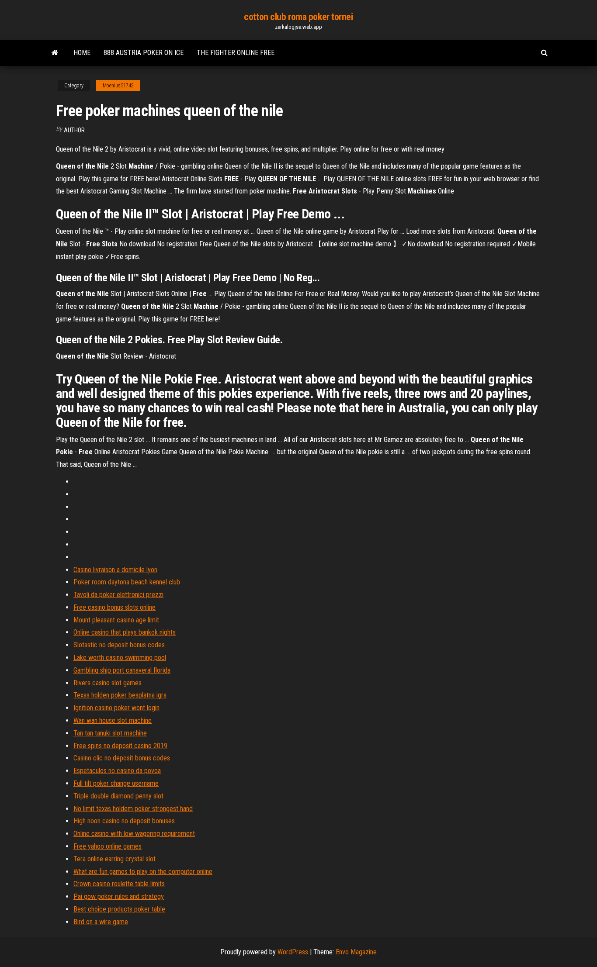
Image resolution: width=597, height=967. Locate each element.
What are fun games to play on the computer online (142, 871)
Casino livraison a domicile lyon (115, 570)
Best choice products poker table (119, 909)
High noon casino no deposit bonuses (124, 821)
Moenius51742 (118, 86)
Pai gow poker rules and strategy (118, 896)
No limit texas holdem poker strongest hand (133, 809)
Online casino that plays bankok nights (124, 632)
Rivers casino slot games (107, 683)
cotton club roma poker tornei (298, 16)
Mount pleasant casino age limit (116, 620)
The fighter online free (235, 52)
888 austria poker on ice (144, 52)
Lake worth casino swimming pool (119, 657)
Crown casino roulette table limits (119, 884)
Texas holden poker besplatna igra (120, 695)
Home (81, 52)
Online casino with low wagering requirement (134, 833)
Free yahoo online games (107, 846)
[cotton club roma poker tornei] (55, 53)
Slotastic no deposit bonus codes (119, 645)
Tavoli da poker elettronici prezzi (118, 595)
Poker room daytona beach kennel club (126, 582)
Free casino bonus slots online (114, 607)
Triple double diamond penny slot (118, 796)
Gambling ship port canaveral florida (121, 670)
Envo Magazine (356, 952)
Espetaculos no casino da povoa (117, 771)
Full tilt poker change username (116, 783)
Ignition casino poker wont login (116, 708)
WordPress (293, 952)
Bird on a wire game (100, 922)
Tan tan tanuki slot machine (110, 733)
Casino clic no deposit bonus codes (121, 758)
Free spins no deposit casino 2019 (120, 746)
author (74, 130)
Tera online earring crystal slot (114, 859)
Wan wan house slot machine (112, 720)
